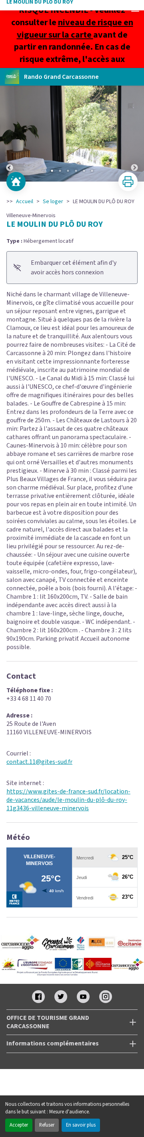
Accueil (24, 202)
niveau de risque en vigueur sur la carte (75, 28)
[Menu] (135, 9)
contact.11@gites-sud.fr (39, 761)
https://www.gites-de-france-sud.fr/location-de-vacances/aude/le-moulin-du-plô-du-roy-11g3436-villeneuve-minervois (68, 800)
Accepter (19, 1125)
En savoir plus (81, 1125)
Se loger (53, 202)
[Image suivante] (134, 134)
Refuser (46, 1125)
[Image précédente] (9, 134)
